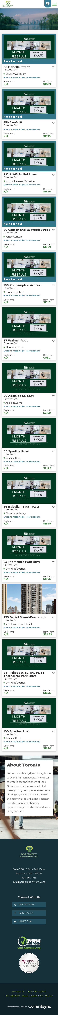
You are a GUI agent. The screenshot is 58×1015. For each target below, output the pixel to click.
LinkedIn (25, 921)
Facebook (26, 913)
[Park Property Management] (7, 4)
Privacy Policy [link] (12, 996)
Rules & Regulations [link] (32, 996)
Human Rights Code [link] (36, 992)
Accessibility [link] (18, 992)
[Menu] (54, 4)
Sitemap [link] (49, 996)
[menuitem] (18, 992)
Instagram (27, 904)
